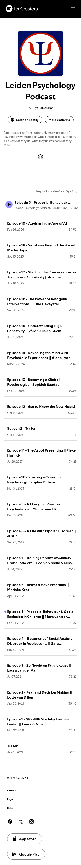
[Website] (40, 156)
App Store (27, 838)
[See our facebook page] (10, 821)
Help (10, 808)
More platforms (59, 120)
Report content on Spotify (56, 191)
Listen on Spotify (27, 120)
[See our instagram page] (31, 821)
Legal (10, 799)
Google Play (29, 854)
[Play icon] (9, 204)
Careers (11, 790)
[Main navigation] (73, 9)
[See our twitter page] (20, 821)
